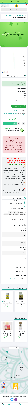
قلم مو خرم (22, 214)
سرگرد (14, 212)
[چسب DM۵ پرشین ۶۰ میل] (21, 296)
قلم (11, 15)
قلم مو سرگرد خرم (7, 214)
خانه (25, 15)
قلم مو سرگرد (16, 214)
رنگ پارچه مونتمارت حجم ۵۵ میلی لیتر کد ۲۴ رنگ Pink (7, 332)
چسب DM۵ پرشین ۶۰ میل (21, 302)
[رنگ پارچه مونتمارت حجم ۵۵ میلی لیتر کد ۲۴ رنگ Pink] (7, 326)
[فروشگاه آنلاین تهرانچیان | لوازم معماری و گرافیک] (21, 5)
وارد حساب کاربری (12, 279)
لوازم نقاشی (15, 15)
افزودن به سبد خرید (8, 123)
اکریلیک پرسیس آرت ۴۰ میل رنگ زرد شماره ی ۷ (7, 302)
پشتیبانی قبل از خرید (17, 106)
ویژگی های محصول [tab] (21, 219)
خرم (18, 212)
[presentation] (2, 301)
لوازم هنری (21, 15)
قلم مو (7, 15)
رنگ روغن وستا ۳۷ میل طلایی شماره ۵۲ (21, 332)
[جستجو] (2, 9)
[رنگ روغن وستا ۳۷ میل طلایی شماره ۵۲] (21, 326)
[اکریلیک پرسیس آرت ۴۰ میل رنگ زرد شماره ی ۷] (7, 296)
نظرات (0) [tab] (14, 219)
